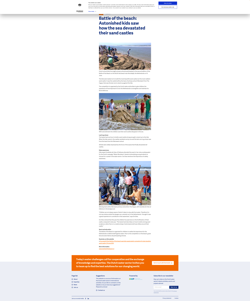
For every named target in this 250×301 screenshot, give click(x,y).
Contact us (101, 290)
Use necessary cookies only (167, 7)
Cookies (176, 298)
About (75, 279)
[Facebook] (85, 298)
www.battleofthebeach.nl (106, 249)
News (75, 284)
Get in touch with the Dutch (162, 263)
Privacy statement (167, 298)
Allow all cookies (168, 3)
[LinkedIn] (88, 298)
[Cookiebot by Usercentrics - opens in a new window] (79, 11)
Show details (91, 11)
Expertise (76, 282)
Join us (76, 287)
